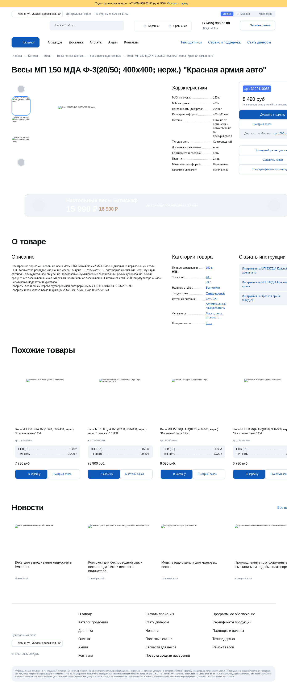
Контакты (131, 42)
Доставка (76, 42)
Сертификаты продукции (231, 622)
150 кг (209, 267)
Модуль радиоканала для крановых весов (189, 565)
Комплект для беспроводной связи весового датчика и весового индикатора (115, 567)
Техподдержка (223, 639)
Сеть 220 (211, 299)
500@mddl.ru (210, 28)
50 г (208, 282)
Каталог (29, 42)
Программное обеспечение (233, 614)
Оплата (95, 42)
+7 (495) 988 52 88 (216, 23)
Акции (113, 42)
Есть (209, 323)
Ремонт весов (223, 647)
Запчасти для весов (160, 647)
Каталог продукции (93, 622)
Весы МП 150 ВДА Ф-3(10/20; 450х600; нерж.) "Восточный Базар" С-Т (189, 431)
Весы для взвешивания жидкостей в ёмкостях (43, 565)
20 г (208, 277)
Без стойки (213, 287)
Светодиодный (215, 293)
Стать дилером (157, 622)
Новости (152, 630)
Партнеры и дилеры (228, 630)
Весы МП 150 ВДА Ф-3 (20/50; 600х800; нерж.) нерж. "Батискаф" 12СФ (117, 431)
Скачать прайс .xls (159, 614)
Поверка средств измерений (167, 655)
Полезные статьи (158, 639)
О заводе (55, 42)
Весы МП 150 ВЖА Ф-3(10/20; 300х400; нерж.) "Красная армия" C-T (44, 431)
